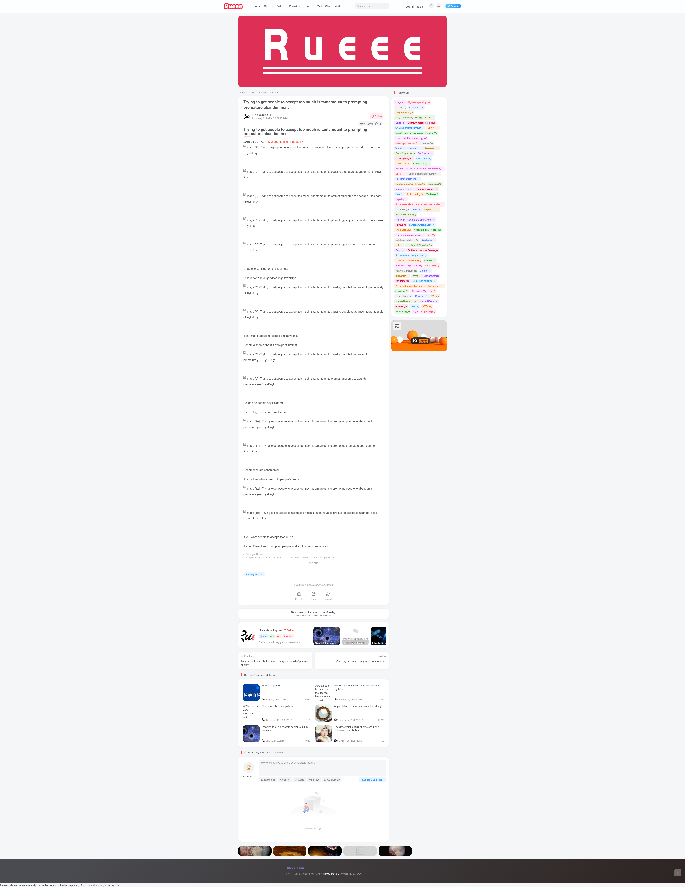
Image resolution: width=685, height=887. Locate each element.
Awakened (431, 148)
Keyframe (402, 280)
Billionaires (418, 291)
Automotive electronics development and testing (420, 204)
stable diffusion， (406, 301)
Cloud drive (423, 158)
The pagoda (403, 229)
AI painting (402, 311)
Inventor (430, 260)
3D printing (428, 311)
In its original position (408, 265)
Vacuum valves (405, 189)
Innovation (402, 275)
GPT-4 (427, 306)
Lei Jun (400, 107)
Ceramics (416, 107)
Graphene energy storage (410, 184)
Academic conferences (427, 229)
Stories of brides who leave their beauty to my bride (358, 687)
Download (421, 296)
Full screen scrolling (424, 280)
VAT (435, 296)
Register (419, 6)
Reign (400, 250)
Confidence (425, 153)
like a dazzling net (262, 114)
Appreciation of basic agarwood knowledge (358, 706)
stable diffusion (429, 301)
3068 (265, 636)
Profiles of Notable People (423, 250)
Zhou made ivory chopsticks (277, 706)
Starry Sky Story (405, 214)
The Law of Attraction (419, 245)
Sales (400, 122)
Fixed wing (428, 240)
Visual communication (408, 148)
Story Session (259, 92)
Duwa (416, 209)
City (431, 235)
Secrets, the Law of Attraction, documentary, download (420, 168)
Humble (427, 143)
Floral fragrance (405, 153)
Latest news (356, 873)
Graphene (435, 184)
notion (414, 306)
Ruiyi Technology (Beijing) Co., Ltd (414, 117)
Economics (402, 163)
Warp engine (431, 209)
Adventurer (431, 275)
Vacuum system (428, 189)
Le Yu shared (403, 296)
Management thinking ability (286, 142)
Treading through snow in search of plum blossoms (285, 728)
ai (415, 311)
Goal (399, 194)
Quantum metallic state (421, 122)
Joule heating (415, 194)
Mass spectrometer (407, 143)
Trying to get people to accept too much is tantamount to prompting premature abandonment (305, 104)
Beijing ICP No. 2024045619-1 (308, 873)
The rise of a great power (409, 235)
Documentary (421, 163)
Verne (417, 275)
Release (455, 5)
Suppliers (401, 291)
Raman (400, 224)
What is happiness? (273, 685)
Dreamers (402, 209)
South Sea (432, 265)
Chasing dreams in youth (409, 127)
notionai (401, 306)
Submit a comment (372, 779)
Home (244, 92)
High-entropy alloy (419, 102)
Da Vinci (433, 127)
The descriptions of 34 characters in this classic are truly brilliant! (356, 728)
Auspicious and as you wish (411, 255)
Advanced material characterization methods (420, 286)
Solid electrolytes (406, 240)
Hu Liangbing (404, 158)
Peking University (406, 270)
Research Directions (407, 178)
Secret (400, 173)
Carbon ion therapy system (424, 173)
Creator (425, 270)
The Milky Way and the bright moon (415, 219)
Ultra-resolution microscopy (411, 138)
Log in (409, 6)
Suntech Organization (422, 224)
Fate (399, 245)
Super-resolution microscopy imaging (416, 133)
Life (432, 291)
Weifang (432, 194)
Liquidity (401, 199)
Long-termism (404, 112)
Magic (400, 102)
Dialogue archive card (408, 260)
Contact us (344, 873)
